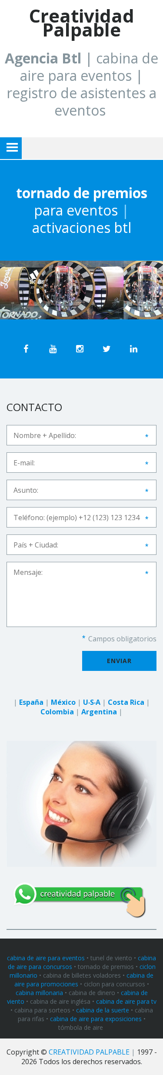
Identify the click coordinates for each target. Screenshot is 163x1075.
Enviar (119, 661)
